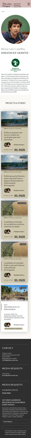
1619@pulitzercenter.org (10, 360)
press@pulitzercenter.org (10, 375)
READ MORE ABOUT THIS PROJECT (14, 328)
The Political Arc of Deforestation (15, 128)
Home (3, 11)
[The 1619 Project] (10, 4)
